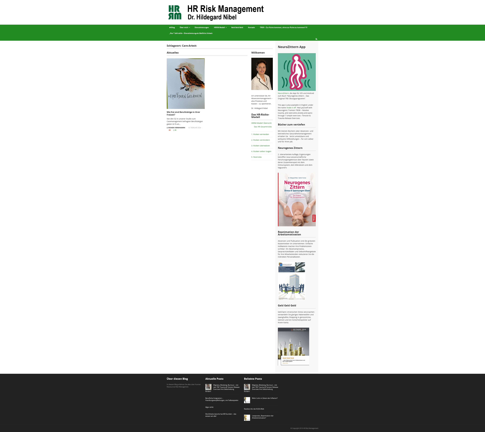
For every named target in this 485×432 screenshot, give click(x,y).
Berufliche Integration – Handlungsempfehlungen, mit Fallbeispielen (221, 399)
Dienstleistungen (202, 27)
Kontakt (251, 27)
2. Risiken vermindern (176, 128)
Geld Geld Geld (237, 27)
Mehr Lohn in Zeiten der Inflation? (265, 398)
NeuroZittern (283, 93)
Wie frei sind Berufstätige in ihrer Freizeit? (183, 113)
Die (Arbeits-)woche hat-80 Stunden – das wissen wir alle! (220, 415)
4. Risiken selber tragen (261, 151)
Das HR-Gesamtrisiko (263, 126)
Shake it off (291, 107)
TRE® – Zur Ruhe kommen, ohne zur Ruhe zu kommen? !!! (283, 27)
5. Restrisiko (256, 157)
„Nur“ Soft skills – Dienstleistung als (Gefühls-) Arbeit (190, 33)
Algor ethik (209, 407)
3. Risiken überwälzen (260, 145)
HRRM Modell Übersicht (261, 123)
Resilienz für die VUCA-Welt (254, 409)
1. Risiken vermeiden (260, 134)
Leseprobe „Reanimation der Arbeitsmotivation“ (262, 417)
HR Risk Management (310, 428)
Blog (173, 27)
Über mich (184, 27)
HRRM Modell (219, 27)
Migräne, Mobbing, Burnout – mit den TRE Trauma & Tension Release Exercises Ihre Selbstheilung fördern (222, 388)
